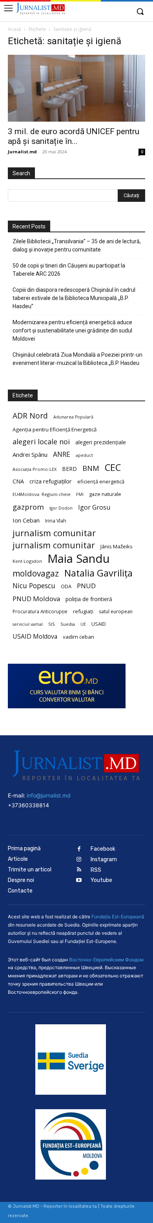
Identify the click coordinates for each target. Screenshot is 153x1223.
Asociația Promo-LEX (34, 469)
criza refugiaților (50, 481)
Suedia (67, 624)
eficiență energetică (100, 481)
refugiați (83, 611)
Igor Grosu (94, 507)
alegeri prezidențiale (100, 442)
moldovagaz (36, 573)
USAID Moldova (35, 636)
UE (83, 624)
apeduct (84, 455)
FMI (80, 494)
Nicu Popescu (34, 586)
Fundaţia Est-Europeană (117, 916)
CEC (113, 467)
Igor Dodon (61, 508)
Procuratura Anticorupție (40, 611)
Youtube (101, 880)
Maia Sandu (78, 559)
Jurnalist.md (22, 151)
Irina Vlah (55, 520)
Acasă (14, 29)
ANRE (61, 454)
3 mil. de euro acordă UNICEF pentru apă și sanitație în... (73, 136)
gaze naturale (105, 493)
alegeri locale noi (41, 442)
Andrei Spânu (30, 454)
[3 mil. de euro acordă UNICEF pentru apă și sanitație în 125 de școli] (76, 88)
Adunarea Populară (73, 417)
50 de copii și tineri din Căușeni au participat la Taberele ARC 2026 (69, 269)
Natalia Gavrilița (98, 573)
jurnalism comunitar (54, 533)
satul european (116, 611)
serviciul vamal (28, 624)
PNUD (86, 586)
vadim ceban (78, 636)
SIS (51, 624)
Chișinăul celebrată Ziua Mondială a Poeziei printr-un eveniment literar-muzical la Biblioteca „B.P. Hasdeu (77, 359)
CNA (18, 481)
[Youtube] (79, 880)
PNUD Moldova (36, 598)
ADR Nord (30, 415)
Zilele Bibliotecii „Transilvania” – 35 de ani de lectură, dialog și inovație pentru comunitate (77, 245)
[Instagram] (79, 860)
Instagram (104, 859)
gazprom (28, 507)
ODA (66, 586)
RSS (96, 870)
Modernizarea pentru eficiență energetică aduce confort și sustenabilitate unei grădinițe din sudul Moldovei (72, 330)
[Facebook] (79, 849)
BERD (69, 468)
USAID (98, 623)
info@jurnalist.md (49, 795)
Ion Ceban (26, 520)
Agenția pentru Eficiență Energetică (55, 429)
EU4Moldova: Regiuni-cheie (42, 494)
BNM (90, 468)
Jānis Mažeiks (116, 546)
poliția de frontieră (89, 599)
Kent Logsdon (27, 561)
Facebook (103, 849)
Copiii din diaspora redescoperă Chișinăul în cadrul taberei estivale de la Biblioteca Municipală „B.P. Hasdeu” (74, 298)
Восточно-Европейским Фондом (106, 960)
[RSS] (79, 870)
